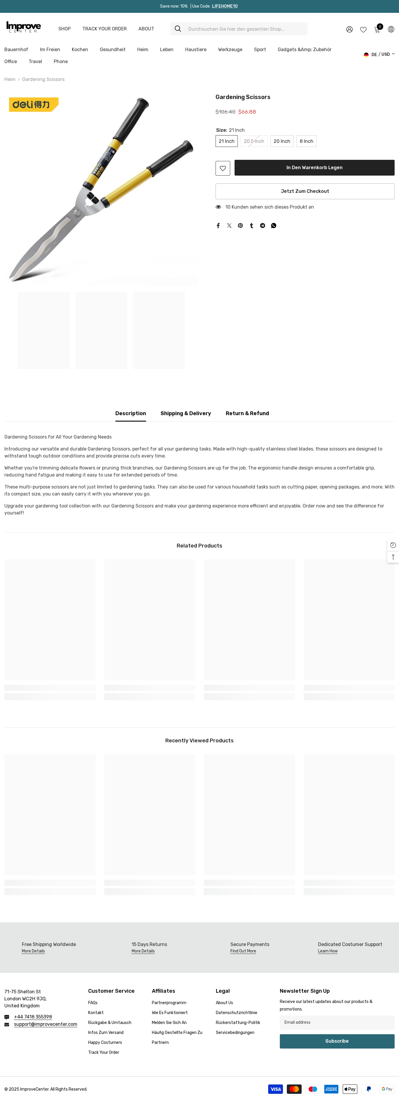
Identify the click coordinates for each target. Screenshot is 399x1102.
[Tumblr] (251, 225)
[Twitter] (229, 225)
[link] (223, 168)
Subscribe (337, 1041)
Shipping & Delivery (186, 413)
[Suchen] (239, 28)
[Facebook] (218, 225)
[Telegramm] (262, 225)
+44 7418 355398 (33, 1017)
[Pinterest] (240, 225)
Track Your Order (104, 29)
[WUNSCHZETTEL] (363, 29)
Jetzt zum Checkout (305, 191)
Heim (9, 79)
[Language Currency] (391, 28)
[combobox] (246, 28)
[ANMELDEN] (349, 29)
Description (130, 413)
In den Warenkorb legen (313, 167)
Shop (64, 29)
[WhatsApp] (273, 225)
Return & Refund (247, 413)
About (146, 29)
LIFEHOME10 (225, 6)
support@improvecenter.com (45, 1024)
